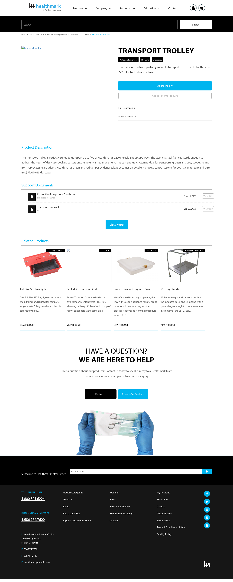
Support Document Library (77, 520)
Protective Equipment (57, 34)
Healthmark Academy (121, 513)
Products (78, 8)
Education (150, 8)
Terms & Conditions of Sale (171, 527)
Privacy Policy (164, 513)
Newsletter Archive (120, 506)
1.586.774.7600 (33, 519)
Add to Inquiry (165, 85)
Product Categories (73, 492)
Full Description (126, 107)
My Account (163, 492)
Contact (173, 8)
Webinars (115, 492)
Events (66, 506)
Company (101, 8)
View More (117, 225)
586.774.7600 (30, 549)
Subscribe (207, 471)
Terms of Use (163, 520)
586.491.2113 (30, 555)
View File (208, 196)
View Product (27, 324)
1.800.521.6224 (33, 498)
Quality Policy (164, 534)
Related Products (127, 116)
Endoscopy (73, 34)
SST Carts (85, 34)
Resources (126, 8)
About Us (67, 499)
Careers (161, 506)
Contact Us (100, 394)
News (113, 499)
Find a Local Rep (71, 513)
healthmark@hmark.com (37, 562)
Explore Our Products (133, 394)
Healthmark (26, 34)
